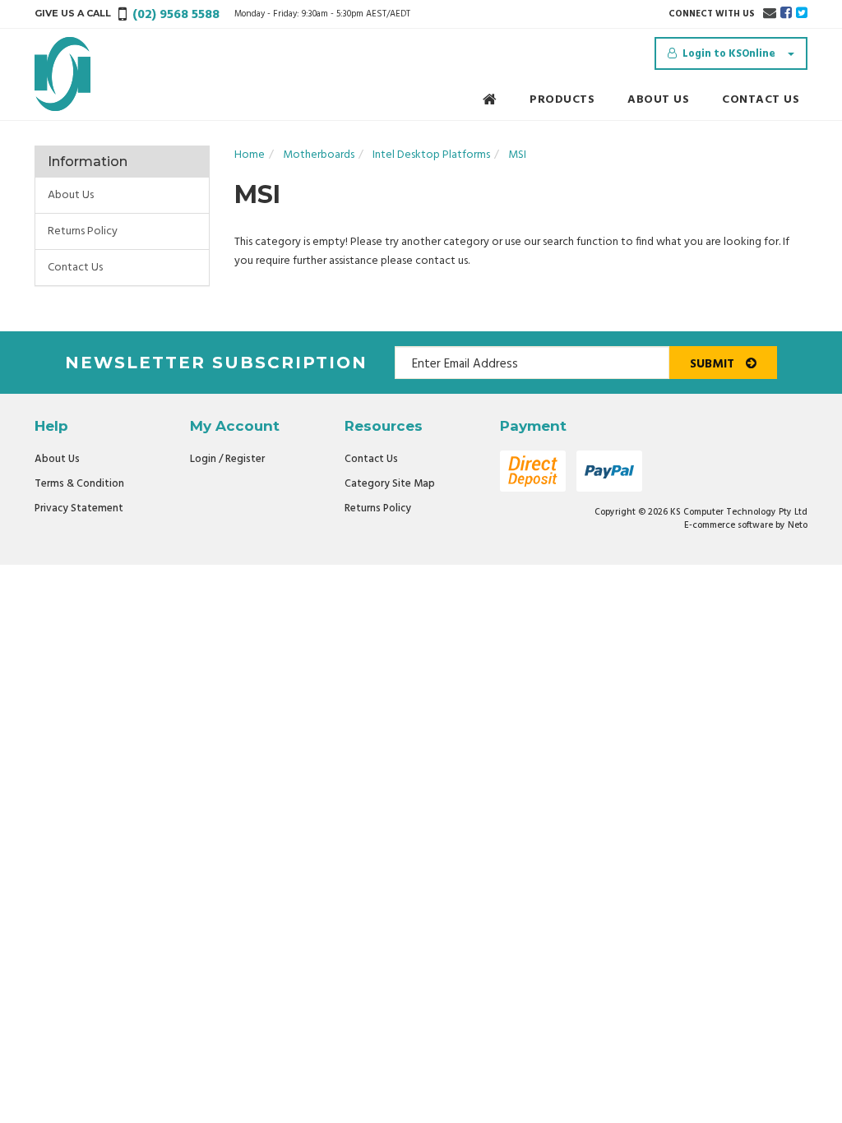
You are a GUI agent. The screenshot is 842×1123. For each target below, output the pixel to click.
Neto (797, 525)
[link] (786, 14)
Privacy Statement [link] (79, 508)
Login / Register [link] (227, 459)
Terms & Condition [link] (79, 483)
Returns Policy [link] (83, 231)
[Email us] (769, 14)
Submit (714, 364)
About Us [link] (71, 195)
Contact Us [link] (75, 267)
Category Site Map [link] (390, 483)
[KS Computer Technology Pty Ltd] (62, 74)
